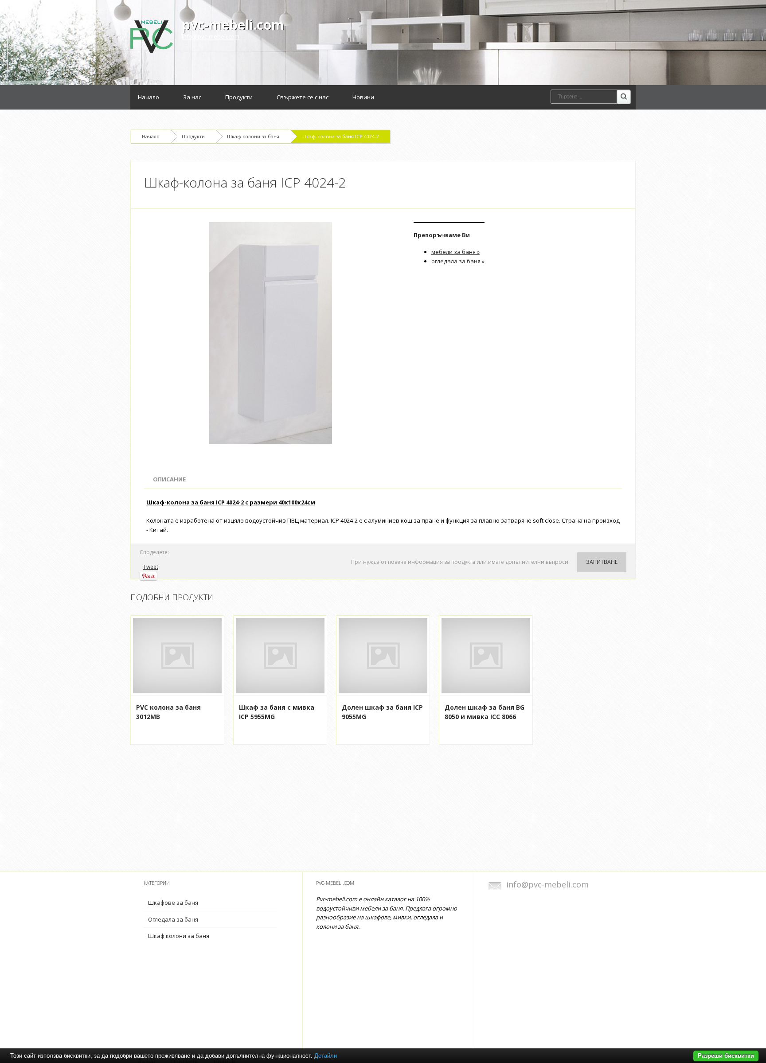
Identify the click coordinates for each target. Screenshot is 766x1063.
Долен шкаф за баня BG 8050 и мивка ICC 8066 (484, 712)
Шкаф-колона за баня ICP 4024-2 (340, 136)
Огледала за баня (173, 919)
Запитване (601, 562)
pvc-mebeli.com (233, 25)
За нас (192, 97)
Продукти (239, 97)
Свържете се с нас (302, 97)
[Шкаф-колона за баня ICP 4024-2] (272, 333)
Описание (169, 479)
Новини (363, 97)
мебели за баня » (455, 252)
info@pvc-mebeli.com (210, 36)
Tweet (150, 567)
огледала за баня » (458, 261)
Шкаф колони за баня (253, 136)
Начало (148, 97)
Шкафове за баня (173, 903)
